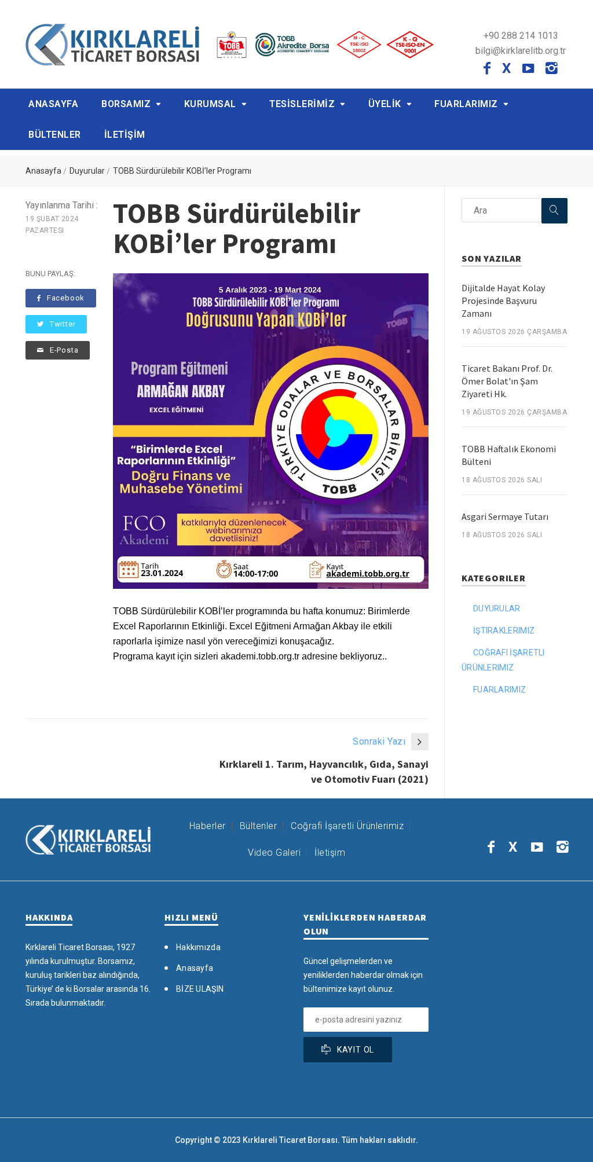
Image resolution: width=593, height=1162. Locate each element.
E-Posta (64, 350)
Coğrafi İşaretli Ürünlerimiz (347, 825)
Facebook (66, 298)
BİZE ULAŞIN (200, 989)
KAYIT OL (355, 1049)
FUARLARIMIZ (466, 103)
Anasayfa (43, 170)
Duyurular (87, 170)
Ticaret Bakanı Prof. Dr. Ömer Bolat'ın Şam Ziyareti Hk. (507, 380)
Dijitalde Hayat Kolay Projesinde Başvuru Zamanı (503, 300)
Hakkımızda (198, 947)
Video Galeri (274, 852)
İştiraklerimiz (504, 630)
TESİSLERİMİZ (302, 103)
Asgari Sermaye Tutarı (505, 516)
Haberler (207, 825)
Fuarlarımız (499, 689)
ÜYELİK (384, 103)
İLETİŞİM (124, 134)
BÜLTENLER (54, 134)
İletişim (329, 852)
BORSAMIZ (126, 103)
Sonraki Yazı (379, 741)
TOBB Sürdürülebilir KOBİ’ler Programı (182, 170)
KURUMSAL (210, 103)
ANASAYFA (53, 103)
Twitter (63, 324)
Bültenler (258, 825)
